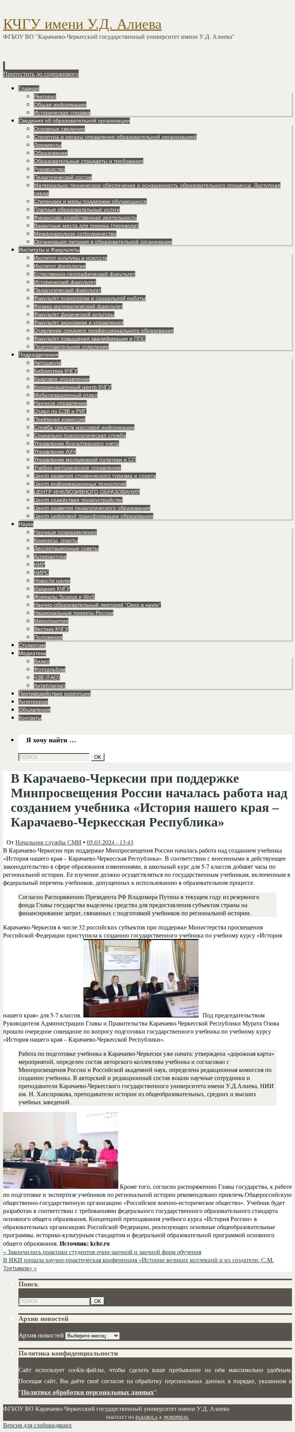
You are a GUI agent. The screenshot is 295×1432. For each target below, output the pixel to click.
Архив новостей (41, 1335)
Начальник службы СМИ (48, 842)
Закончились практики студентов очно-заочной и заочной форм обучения (102, 1252)
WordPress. (176, 1417)
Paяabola (147, 1417)
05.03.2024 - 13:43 (110, 842)
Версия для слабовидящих (37, 1425)
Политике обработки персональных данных (87, 1392)
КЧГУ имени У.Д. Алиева (82, 24)
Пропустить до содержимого (41, 74)
